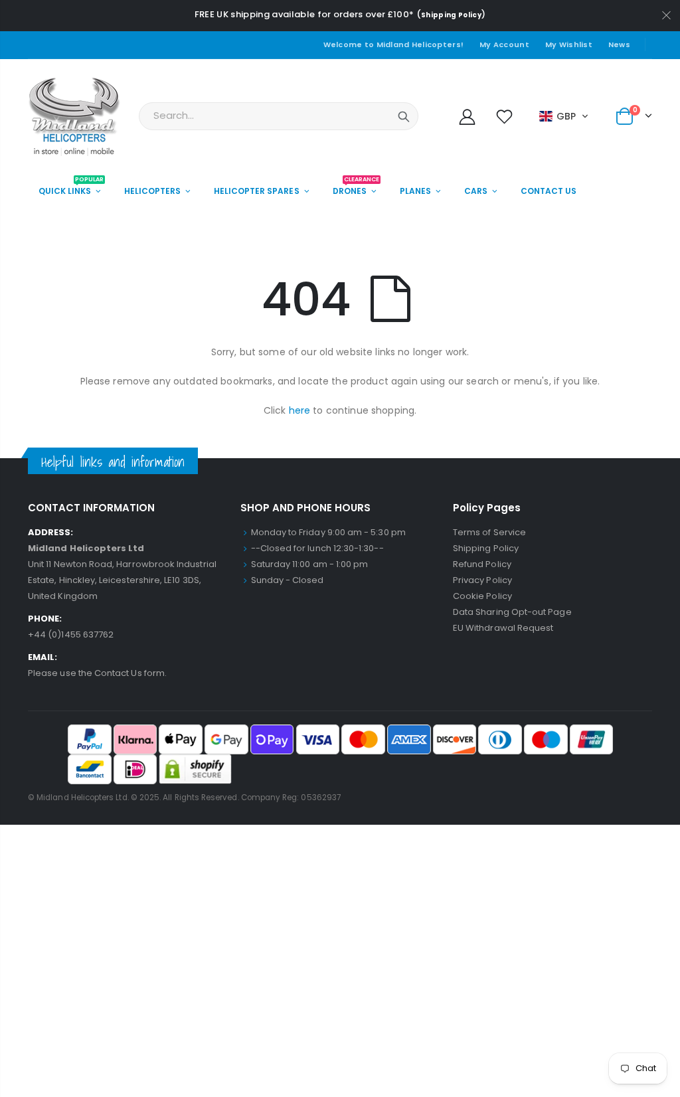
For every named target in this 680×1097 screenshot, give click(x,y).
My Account (504, 44)
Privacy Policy (482, 580)
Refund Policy (482, 564)
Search (404, 116)
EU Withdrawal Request (503, 628)
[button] (564, 116)
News (619, 44)
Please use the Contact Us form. (97, 673)
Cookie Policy (482, 596)
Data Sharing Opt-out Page (512, 612)
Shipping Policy (451, 15)
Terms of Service (489, 532)
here (300, 410)
